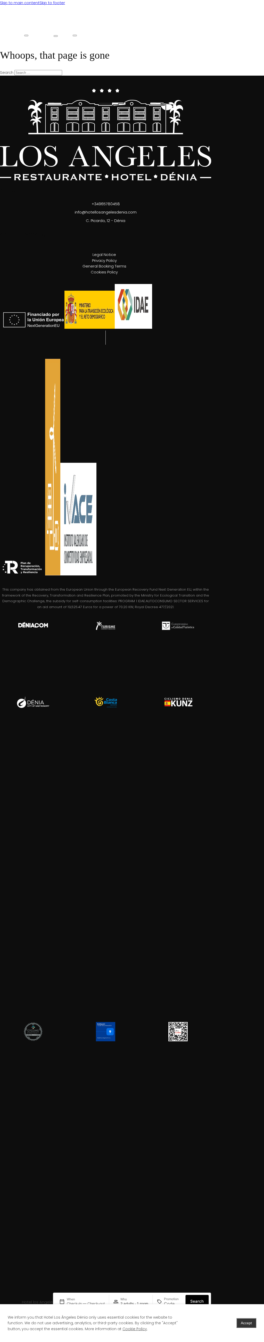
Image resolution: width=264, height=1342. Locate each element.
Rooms (29, 28)
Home (9, 28)
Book (142, 28)
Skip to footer (52, 2)
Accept (246, 1323)
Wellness (79, 28)
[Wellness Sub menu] (75, 35)
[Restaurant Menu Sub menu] (56, 36)
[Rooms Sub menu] (26, 35)
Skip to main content (19, 2)
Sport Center (102, 31)
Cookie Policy (134, 1328)
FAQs (160, 28)
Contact (181, 28)
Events (123, 28)
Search (197, 1301)
